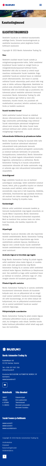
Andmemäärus (7, 450)
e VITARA (5, 402)
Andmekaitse (7, 442)
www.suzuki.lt (7, 426)
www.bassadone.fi (8, 379)
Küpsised (5, 445)
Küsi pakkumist (21, 400)
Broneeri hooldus (22, 407)
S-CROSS (5, 405)
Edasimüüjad (20, 397)
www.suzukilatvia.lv (9, 428)
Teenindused (20, 402)
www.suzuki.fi (7, 423)
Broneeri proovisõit (23, 405)
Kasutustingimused (9, 448)
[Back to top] (4, 457)
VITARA (4, 400)
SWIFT (4, 397)
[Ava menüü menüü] (40, 5)
